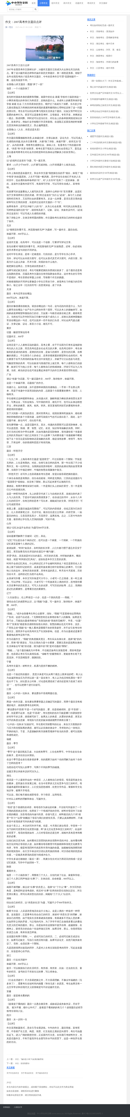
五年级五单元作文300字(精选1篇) (105, 155)
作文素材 (103, 3)
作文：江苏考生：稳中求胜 (102, 68)
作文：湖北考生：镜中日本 (102, 44)
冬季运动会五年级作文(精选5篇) (104, 111)
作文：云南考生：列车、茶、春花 (105, 50)
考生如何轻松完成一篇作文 (102, 25)
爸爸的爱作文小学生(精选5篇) (103, 148)
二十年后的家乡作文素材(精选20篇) (106, 142)
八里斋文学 (18, 1107)
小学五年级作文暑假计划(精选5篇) (105, 161)
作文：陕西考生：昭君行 (101, 56)
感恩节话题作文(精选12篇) (102, 136)
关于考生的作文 (27, 1073)
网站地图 (31, 1113)
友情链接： (7, 1107)
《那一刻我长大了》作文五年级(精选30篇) (109, 81)
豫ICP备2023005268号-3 (92, 1113)
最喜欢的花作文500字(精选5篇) (104, 173)
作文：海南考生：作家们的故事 (104, 62)
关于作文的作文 (13, 1073)
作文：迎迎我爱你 (22, 1063)
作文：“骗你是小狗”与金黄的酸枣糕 (29, 1059)
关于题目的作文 (42, 1073)
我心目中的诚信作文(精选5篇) (103, 87)
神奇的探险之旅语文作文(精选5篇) (105, 105)
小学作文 (43, 3)
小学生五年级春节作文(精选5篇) (104, 123)
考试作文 (91, 3)
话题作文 (79, 3)
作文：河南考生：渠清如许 (102, 31)
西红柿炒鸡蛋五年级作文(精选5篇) (105, 167)
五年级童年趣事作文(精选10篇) (104, 99)
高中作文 (67, 3)
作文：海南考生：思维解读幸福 (104, 37)
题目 (22, 65)
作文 (18, 65)
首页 (34, 3)
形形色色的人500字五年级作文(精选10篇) (108, 117)
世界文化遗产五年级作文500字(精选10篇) (108, 179)
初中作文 (55, 3)
